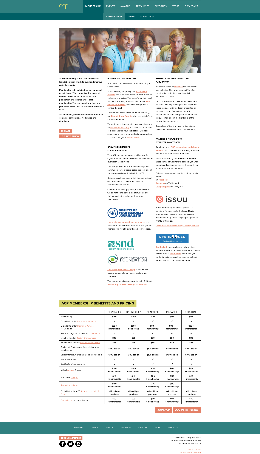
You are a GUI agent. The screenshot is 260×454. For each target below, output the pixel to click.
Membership (93, 6)
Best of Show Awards (86, 338)
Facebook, (164, 180)
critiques (178, 87)
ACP (63, 6)
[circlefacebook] (62, 444)
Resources (142, 6)
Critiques (161, 6)
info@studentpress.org (190, 452)
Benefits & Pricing (114, 16)
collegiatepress (163, 186)
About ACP (191, 6)
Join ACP (132, 16)
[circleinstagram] (78, 444)
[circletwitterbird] (70, 444)
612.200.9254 (194, 449)
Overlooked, (161, 247)
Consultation (66, 400)
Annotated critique (69, 385)
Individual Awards (85, 326)
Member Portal (147, 16)
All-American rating (119, 128)
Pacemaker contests (86, 321)
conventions (94, 333)
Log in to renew (70, 136)
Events (110, 6)
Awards (125, 6)
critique (70, 370)
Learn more (175, 254)
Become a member (71, 438)
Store (175, 6)
